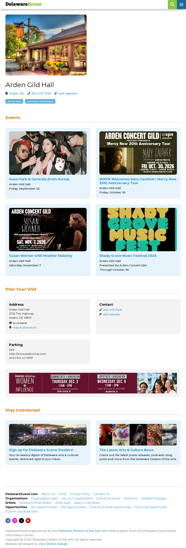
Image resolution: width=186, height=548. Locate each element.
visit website (67, 93)
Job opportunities (73, 507)
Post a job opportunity (151, 507)
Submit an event (108, 498)
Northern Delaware (40, 101)
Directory (131, 498)
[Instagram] (14, 520)
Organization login (44, 498)
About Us (48, 494)
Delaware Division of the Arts (79, 531)
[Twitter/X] (21, 520)
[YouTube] (28, 520)
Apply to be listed (87, 502)
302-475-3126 (41, 93)
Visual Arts (14, 101)
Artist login (63, 502)
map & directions (25, 327)
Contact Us (102, 494)
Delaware (23, 4)
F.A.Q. (62, 494)
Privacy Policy (80, 494)
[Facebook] (8, 520)
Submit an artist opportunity (110, 507)
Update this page (153, 498)
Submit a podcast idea (21, 511)
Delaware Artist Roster (35, 502)
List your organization (77, 498)
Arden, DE (16, 93)
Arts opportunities (44, 507)
